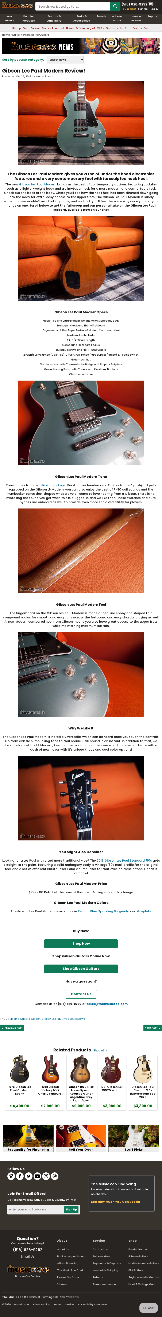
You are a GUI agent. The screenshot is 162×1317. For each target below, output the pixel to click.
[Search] (115, 6)
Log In (154, 9)
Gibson (35, 1019)
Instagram (46, 1176)
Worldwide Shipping (105, 1270)
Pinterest (54, 1176)
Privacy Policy (41, 1304)
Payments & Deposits (107, 1263)
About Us (63, 1249)
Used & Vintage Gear (141, 1284)
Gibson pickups (53, 485)
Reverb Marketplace (11, 1176)
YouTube (37, 1176)
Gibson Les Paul (52, 1019)
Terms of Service (64, 1304)
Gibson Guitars (138, 1256)
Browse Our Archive (27, 1276)
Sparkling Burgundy (113, 911)
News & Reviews (136, 18)
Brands (101, 16)
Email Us (28, 1256)
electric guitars (20, 1019)
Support (153, 16)
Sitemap (62, 1284)
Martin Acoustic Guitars (143, 1263)
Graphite (144, 911)
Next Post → (153, 1028)
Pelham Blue (87, 911)
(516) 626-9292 (134, 4)
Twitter (28, 1176)
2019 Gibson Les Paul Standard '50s (124, 860)
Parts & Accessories (81, 18)
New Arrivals (9, 18)
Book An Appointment (71, 1256)
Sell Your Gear (102, 1256)
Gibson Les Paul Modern (37, 184)
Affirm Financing (67, 1263)
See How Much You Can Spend (115, 1202)
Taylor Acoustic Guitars (143, 1277)
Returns (98, 1277)
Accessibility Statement (92, 1304)
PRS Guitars (135, 1270)
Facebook (20, 1176)
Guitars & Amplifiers (54, 18)
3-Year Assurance (104, 1284)
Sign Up (143, 9)
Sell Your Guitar (117, 18)
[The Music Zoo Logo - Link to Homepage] (17, 5)
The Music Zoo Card (70, 1270)
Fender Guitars (138, 1249)
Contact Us (100, 1249)
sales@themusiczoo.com (107, 1004)
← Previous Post (12, 1028)
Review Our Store (68, 1277)
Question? (129, 9)
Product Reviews (74, 1019)
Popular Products (29, 18)
